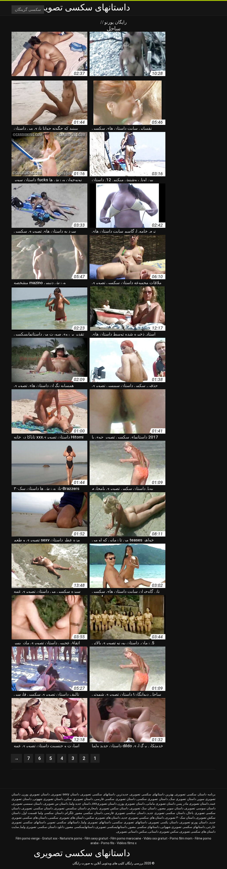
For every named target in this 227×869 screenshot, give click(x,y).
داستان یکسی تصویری (163, 822)
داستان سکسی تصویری (37, 808)
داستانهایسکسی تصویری (111, 827)
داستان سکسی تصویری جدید (166, 813)
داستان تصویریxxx (104, 803)
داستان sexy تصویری (65, 794)
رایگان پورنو (115, 22)
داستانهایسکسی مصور (80, 827)
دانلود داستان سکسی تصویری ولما (42, 827)
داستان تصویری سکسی (152, 799)
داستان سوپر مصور (171, 808)
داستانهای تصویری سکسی (130, 822)
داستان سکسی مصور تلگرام (84, 813)
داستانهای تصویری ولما (96, 822)
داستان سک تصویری (143, 808)
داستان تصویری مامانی (160, 803)
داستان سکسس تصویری (70, 808)
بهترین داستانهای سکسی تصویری (152, 794)
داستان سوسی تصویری (200, 808)
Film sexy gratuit (96, 838)
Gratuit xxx (49, 838)
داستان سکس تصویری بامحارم (108, 808)
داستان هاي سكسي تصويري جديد (142, 817)
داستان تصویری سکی (79, 799)
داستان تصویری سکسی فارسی (114, 799)
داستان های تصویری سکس (103, 817)
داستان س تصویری (56, 803)
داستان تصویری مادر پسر (193, 803)
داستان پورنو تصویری (194, 822)
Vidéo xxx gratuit (155, 838)
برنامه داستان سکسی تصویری (195, 794)
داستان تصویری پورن (131, 803)
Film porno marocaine (126, 838)
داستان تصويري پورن (36, 794)
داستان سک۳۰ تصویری (180, 817)
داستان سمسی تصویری (27, 803)
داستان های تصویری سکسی (66, 817)
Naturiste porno (71, 838)
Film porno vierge (28, 838)
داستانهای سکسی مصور (143, 827)
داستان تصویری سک (182, 799)
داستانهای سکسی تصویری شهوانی (183, 827)
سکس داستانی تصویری (132, 831)
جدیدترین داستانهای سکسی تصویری (104, 794)
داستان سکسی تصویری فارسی (125, 813)
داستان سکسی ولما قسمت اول (43, 813)
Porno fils (107, 843)
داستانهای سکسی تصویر (64, 822)
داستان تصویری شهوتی (48, 799)
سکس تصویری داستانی (163, 831)
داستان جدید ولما (80, 803)
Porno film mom (181, 838)
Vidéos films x (127, 843)
